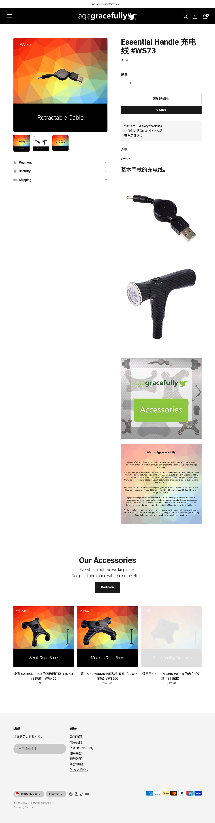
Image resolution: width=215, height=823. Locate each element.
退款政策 (76, 758)
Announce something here (105, 4)
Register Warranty (82, 748)
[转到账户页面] (195, 16)
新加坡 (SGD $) (29, 794)
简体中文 (54, 794)
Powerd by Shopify (23, 807)
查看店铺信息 (133, 135)
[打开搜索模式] (185, 16)
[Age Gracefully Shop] (107, 16)
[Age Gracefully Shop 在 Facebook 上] (71, 794)
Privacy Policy (79, 769)
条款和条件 (77, 764)
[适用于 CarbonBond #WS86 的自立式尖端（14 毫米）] (171, 636)
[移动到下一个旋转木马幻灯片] (205, 637)
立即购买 (161, 110)
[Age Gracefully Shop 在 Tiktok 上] (82, 794)
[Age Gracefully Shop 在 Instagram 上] (76, 794)
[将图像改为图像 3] (60, 143)
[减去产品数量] (136, 83)
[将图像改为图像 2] (41, 143)
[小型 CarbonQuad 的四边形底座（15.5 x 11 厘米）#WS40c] (43, 636)
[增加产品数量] (124, 83)
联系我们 (76, 742)
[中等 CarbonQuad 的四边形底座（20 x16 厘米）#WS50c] (107, 636)
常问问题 (76, 737)
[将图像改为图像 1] (21, 143)
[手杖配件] (161, 398)
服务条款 (76, 753)
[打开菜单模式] (9, 16)
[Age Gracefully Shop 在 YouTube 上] (87, 794)
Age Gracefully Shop (40, 802)
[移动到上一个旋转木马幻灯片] (10, 637)
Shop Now (107, 587)
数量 (124, 74)
